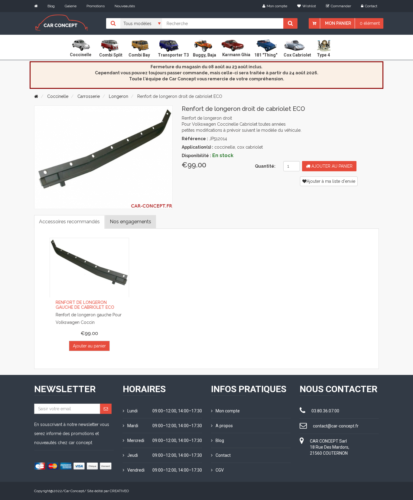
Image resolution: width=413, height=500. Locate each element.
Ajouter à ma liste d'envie (331, 181)
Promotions (95, 6)
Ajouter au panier (331, 166)
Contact (371, 6)
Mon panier (338, 23)
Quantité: (265, 166)
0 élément (370, 23)
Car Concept (74, 491)
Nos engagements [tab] (130, 221)
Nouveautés (125, 6)
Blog (51, 6)
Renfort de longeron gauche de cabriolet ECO (85, 304)
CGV (220, 470)
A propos (224, 425)
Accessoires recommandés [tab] (69, 221)
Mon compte (277, 6)
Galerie (70, 6)
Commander (341, 6)
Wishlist (309, 6)
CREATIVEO (119, 491)
